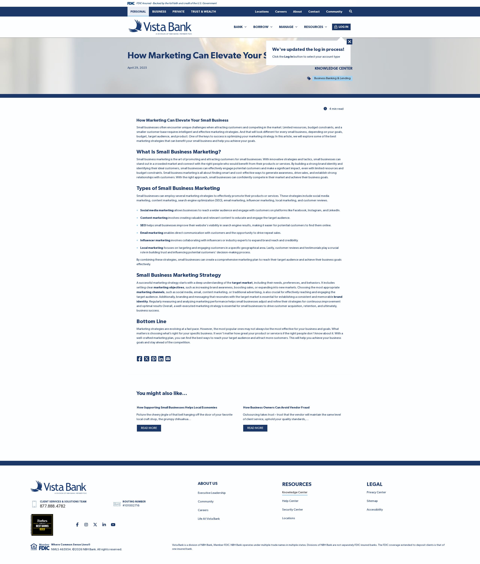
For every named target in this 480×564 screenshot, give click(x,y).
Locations (288, 518)
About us (208, 483)
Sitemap (372, 501)
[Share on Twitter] (147, 359)
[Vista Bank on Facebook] (77, 525)
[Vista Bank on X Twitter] (95, 525)
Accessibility (375, 509)
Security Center (292, 509)
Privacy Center (376, 492)
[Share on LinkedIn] (161, 359)
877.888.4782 (52, 506)
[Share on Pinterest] (154, 359)
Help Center (290, 501)
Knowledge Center (333, 68)
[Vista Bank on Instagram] (86, 525)
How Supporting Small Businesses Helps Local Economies (177, 407)
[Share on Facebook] (139, 359)
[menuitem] (138, 12)
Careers (203, 510)
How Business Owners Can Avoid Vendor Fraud (276, 407)
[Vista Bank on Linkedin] (104, 525)
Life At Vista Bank (209, 518)
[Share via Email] (168, 359)
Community (206, 501)
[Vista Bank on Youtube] (113, 525)
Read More (149, 428)
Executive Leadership (212, 493)
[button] (350, 11)
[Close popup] (349, 41)
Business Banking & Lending (332, 78)
